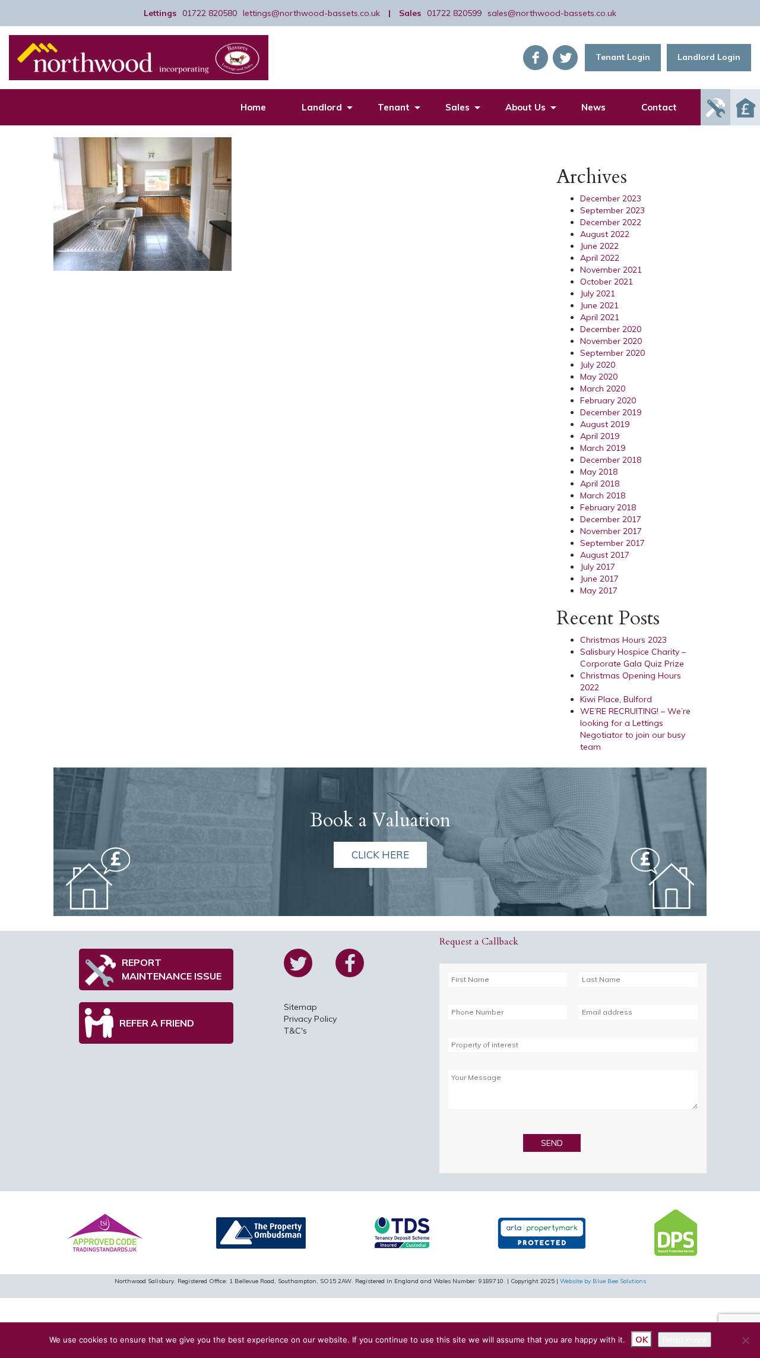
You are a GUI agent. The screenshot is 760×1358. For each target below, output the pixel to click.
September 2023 (612, 210)
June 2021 (599, 305)
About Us (525, 107)
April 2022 (599, 257)
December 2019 (610, 412)
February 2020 (608, 400)
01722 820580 (209, 13)
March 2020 (602, 388)
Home (253, 107)
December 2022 (610, 222)
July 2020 (597, 364)
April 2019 (599, 436)
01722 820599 (454, 13)
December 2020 (610, 329)
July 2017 (597, 566)
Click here (380, 854)
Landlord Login (708, 57)
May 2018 (599, 471)
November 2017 (611, 531)
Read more (685, 1339)
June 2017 (599, 578)
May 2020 (599, 376)
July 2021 (597, 293)
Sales (457, 107)
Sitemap (300, 1007)
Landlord (322, 107)
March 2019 (602, 448)
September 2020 (612, 353)
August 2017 (604, 554)
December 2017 (610, 519)
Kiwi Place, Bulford (616, 699)
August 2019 (604, 424)
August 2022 (604, 234)
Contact (659, 107)
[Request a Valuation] (745, 107)
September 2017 (612, 543)
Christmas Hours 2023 (623, 639)
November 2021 (611, 269)
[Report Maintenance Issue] (715, 107)
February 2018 (608, 507)
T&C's (295, 1030)
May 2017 (599, 590)
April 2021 (599, 317)
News (593, 107)
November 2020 (611, 341)
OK (641, 1339)
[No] (745, 1340)
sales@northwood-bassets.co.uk (551, 13)
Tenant (394, 107)
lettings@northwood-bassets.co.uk (311, 13)
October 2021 (606, 281)
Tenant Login (623, 57)
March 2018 (602, 495)
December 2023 (610, 198)
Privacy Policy (310, 1018)
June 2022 (599, 246)
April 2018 (599, 483)
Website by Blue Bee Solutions (603, 1281)
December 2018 (610, 459)
